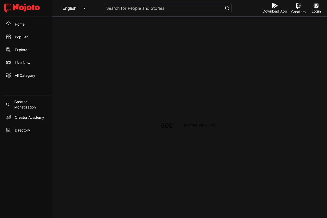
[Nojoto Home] (26, 8)
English (69, 8)
